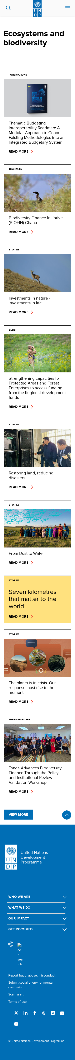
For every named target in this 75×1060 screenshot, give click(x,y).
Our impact (18, 918)
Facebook (34, 1013)
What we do (19, 907)
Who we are (19, 896)
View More (18, 814)
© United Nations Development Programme (36, 1041)
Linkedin (25, 1013)
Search (8, 8)
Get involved (20, 929)
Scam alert (16, 994)
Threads (44, 1013)
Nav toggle (67, 8)
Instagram (53, 1013)
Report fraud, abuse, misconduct (31, 975)
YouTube (62, 1013)
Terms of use (17, 1001)
